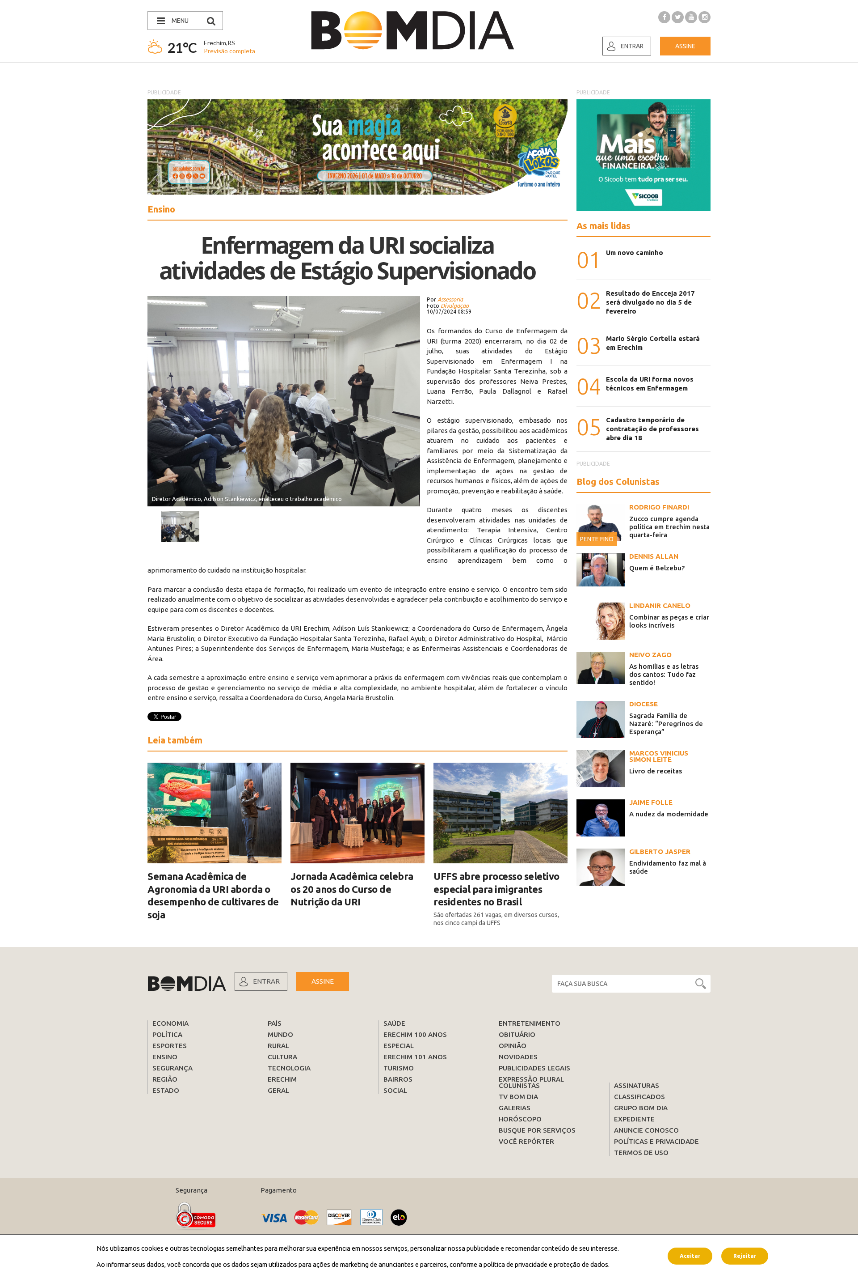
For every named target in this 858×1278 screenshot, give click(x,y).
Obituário (517, 1034)
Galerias (514, 1108)
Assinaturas (636, 1085)
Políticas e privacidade (656, 1141)
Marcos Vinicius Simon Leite (658, 756)
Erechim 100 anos (415, 1034)
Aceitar (690, 1256)
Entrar (632, 46)
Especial (398, 1045)
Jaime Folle (651, 802)
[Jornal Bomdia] (412, 30)
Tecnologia (289, 1068)
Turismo (398, 1068)
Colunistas (519, 1085)
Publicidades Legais (534, 1068)
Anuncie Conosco (646, 1130)
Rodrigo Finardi (659, 507)
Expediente (634, 1119)
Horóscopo (520, 1119)
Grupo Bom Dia (641, 1108)
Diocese (643, 704)
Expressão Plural (531, 1079)
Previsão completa (229, 51)
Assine (685, 46)
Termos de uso (641, 1152)
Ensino (164, 1057)
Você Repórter (526, 1141)
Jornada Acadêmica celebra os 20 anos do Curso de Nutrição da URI (351, 888)
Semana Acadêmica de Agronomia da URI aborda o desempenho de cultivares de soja (213, 895)
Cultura (282, 1057)
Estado (165, 1090)
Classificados (639, 1096)
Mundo (280, 1034)
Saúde (394, 1023)
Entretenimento (529, 1023)
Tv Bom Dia (518, 1096)
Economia (170, 1023)
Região (164, 1079)
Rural (278, 1045)
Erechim (282, 1079)
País (275, 1023)
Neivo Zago (650, 654)
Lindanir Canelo (659, 605)
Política (167, 1034)
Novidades (518, 1057)
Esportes (169, 1045)
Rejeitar (744, 1256)
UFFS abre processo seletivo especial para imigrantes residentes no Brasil (496, 888)
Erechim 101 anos (415, 1057)
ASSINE (322, 981)
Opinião (512, 1045)
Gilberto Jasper (659, 851)
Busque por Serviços (537, 1130)
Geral (278, 1090)
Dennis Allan (653, 556)
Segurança (172, 1068)
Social (395, 1090)
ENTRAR (266, 981)
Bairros (397, 1079)
